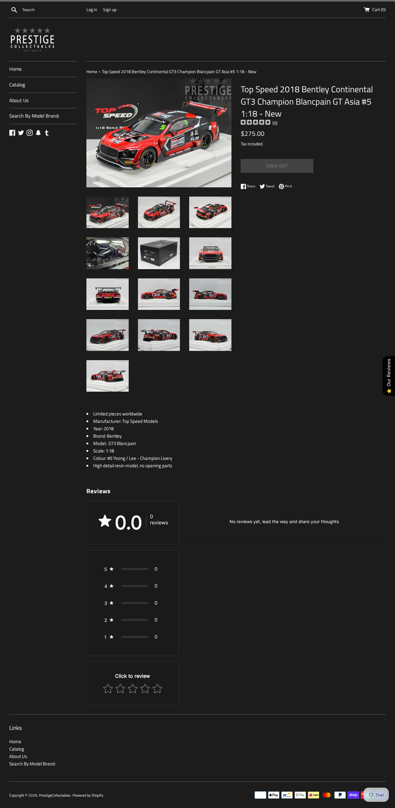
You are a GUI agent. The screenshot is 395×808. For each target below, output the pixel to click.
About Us (18, 100)
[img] (255, 123)
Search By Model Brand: (34, 115)
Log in (91, 9)
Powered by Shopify (88, 795)
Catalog (17, 84)
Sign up (109, 9)
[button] (132, 569)
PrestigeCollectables (55, 795)
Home (15, 69)
